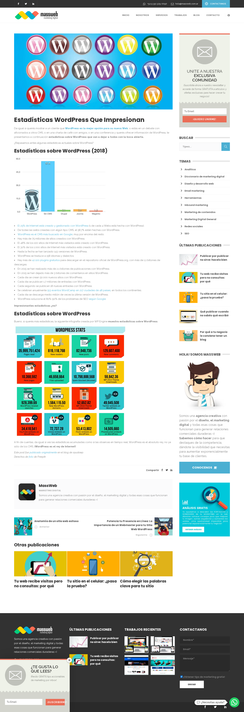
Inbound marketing (196, 205)
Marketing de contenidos (200, 212)
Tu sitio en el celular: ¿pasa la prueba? (213, 295)
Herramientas (193, 198)
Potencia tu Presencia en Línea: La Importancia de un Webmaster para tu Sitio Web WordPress (123, 525)
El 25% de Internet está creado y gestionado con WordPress (53, 225)
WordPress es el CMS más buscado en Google (45, 234)
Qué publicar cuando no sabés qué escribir (214, 313)
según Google (97, 298)
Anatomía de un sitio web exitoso (56, 521)
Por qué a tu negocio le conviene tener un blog (213, 335)
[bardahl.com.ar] (136, 644)
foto (31, 456)
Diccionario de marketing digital (204, 176)
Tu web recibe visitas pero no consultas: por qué (214, 277)
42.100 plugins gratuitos (46, 260)
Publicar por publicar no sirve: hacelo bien (214, 258)
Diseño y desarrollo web (199, 183)
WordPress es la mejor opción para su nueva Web (96, 128)
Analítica (190, 169)
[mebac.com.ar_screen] (136, 665)
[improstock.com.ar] (163, 644)
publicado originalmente (43, 452)
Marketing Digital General (200, 219)
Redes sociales (194, 226)
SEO (187, 233)
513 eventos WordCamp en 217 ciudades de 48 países (79, 290)
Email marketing (194, 190)
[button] (234, 702)
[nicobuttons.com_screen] (163, 665)
